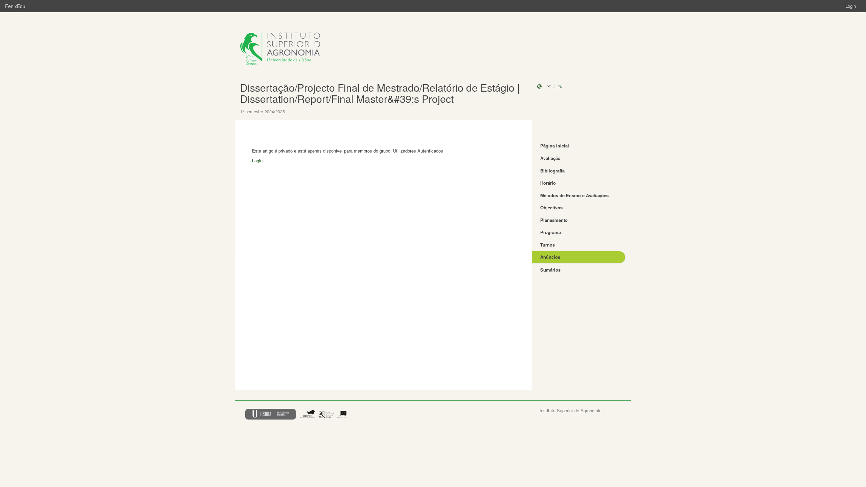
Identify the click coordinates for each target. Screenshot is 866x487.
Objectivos (551, 207)
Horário (548, 183)
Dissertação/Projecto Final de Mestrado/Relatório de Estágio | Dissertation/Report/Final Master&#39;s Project (380, 93)
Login (850, 6)
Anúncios (550, 257)
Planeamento (554, 220)
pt (548, 86)
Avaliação (550, 158)
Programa (550, 232)
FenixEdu (15, 6)
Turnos (547, 244)
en (560, 86)
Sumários (550, 269)
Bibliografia (552, 170)
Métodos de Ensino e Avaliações (574, 195)
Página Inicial (554, 145)
